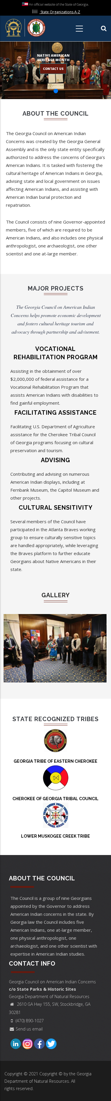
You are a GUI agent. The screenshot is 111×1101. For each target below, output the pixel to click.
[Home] (25, 27)
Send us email (29, 1029)
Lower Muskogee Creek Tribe (55, 836)
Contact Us (53, 69)
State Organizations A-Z (60, 11)
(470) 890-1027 (30, 1020)
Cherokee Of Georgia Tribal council (55, 798)
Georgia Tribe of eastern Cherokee (55, 761)
